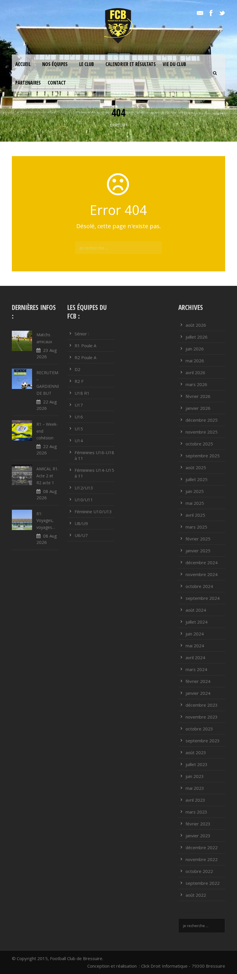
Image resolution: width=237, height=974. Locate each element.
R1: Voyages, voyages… (45, 520)
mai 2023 (195, 788)
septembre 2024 (203, 598)
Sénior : (82, 334)
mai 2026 (195, 360)
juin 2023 (195, 776)
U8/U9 (81, 523)
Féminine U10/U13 (93, 511)
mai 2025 (195, 503)
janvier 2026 (198, 408)
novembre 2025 (202, 432)
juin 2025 (195, 491)
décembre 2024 (202, 562)
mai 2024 (195, 645)
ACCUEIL (23, 64)
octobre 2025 (199, 444)
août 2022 (196, 895)
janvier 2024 (198, 693)
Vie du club (174, 64)
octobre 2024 (199, 586)
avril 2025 (195, 515)
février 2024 (198, 681)
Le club (86, 64)
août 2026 (196, 325)
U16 (79, 417)
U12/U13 (84, 488)
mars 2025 (196, 527)
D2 (77, 369)
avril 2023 (195, 800)
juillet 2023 (197, 764)
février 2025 (198, 539)
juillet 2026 (197, 337)
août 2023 (196, 752)
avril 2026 (195, 372)
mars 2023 (196, 812)
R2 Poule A (85, 357)
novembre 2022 (202, 859)
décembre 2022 (202, 847)
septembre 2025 (203, 455)
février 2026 (198, 396)
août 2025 (196, 467)
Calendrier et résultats (130, 64)
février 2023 (198, 824)
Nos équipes (55, 64)
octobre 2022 (199, 871)
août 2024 (196, 610)
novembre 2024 (202, 574)
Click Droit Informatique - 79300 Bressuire (183, 966)
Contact (57, 82)
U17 (79, 405)
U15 (79, 429)
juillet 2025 (197, 479)
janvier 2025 (198, 550)
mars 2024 (196, 669)
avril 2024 (195, 657)
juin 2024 (195, 634)
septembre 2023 (203, 740)
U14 (79, 440)
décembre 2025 (202, 420)
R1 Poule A (85, 345)
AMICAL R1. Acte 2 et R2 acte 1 (47, 475)
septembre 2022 (203, 883)
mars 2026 (196, 384)
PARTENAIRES (28, 82)
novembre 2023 (202, 717)
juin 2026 (195, 349)
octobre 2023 (199, 729)
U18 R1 (82, 393)
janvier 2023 (198, 835)
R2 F (79, 381)
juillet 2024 (197, 622)
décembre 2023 (202, 705)
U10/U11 (84, 499)
